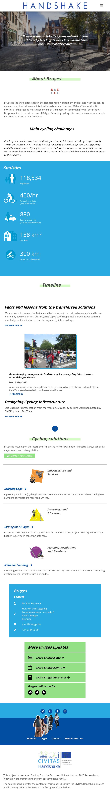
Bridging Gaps (13, 489)
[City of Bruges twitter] (37, 692)
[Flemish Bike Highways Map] (30, 692)
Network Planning (16, 565)
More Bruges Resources (51, 677)
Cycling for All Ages (17, 527)
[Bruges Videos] (44, 692)
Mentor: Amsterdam (22, 455)
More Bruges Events (49, 667)
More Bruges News (48, 657)
